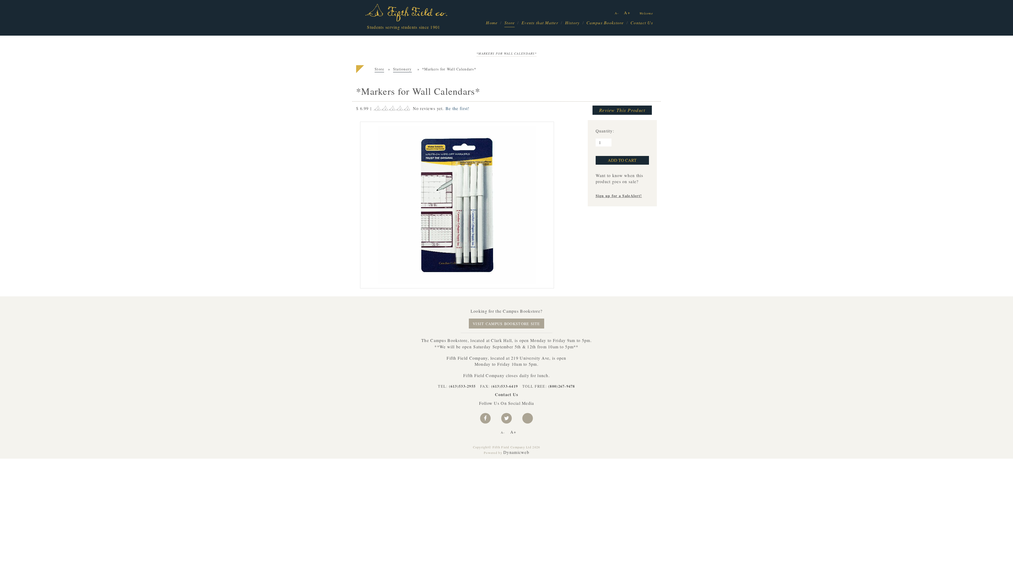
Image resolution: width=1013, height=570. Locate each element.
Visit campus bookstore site (506, 323)
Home (492, 22)
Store (509, 22)
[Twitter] (506, 418)
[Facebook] (485, 418)
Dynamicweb (516, 452)
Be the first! (458, 108)
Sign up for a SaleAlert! (619, 195)
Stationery (402, 69)
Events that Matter (540, 22)
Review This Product (622, 110)
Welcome (646, 13)
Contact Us (641, 22)
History (572, 22)
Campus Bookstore (605, 22)
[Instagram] (527, 418)
